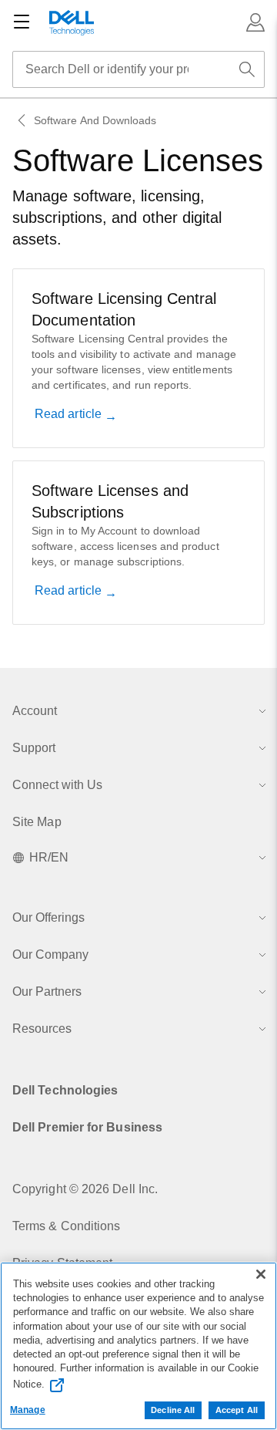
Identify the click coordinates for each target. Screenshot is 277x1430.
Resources (42, 1028)
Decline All (173, 1410)
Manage (27, 1410)
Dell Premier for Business (87, 1127)
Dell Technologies (65, 1090)
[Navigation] (21, 22)
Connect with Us (57, 784)
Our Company (50, 954)
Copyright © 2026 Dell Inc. (85, 1189)
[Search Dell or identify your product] (247, 69)
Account (34, 710)
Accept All (236, 1410)
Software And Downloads (95, 120)
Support (33, 747)
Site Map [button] (37, 821)
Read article (70, 413)
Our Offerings (48, 917)
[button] (255, 22)
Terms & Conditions (66, 1226)
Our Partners (47, 991)
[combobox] (138, 69)
